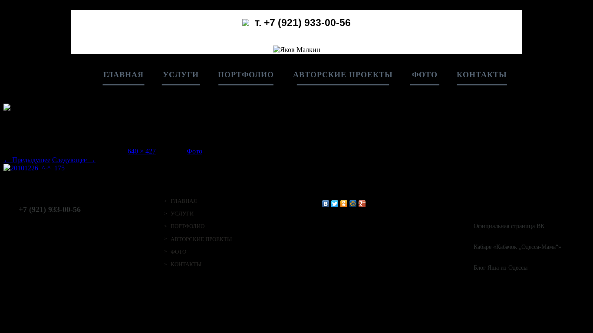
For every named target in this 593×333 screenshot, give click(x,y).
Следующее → (74, 159)
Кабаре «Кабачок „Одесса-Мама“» (517, 247)
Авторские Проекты (343, 74)
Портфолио (246, 74)
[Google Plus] (362, 203)
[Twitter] (334, 203)
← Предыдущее (26, 159)
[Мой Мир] (353, 203)
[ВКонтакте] (325, 203)
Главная (123, 74)
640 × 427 (142, 151)
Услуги (181, 74)
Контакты (482, 74)
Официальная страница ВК (509, 226)
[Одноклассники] (344, 203)
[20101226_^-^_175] (34, 168)
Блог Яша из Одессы (500, 267)
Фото (425, 74)
